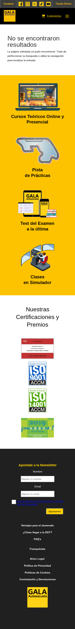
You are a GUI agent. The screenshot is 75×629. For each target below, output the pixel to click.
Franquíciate (37, 548)
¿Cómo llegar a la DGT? (37, 532)
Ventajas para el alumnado (37, 525)
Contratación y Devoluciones (37, 579)
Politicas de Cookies (37, 572)
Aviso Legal (37, 558)
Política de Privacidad (37, 565)
